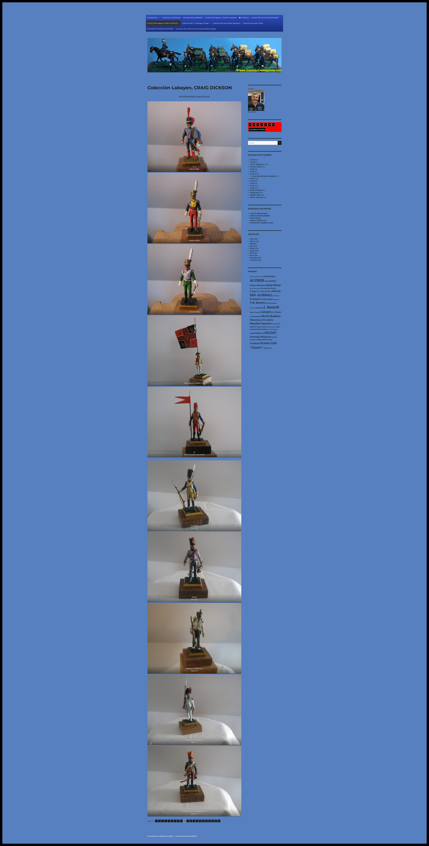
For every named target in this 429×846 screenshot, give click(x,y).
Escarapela (276, 299)
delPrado (276, 291)
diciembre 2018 (255, 258)
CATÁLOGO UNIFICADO (171, 18)
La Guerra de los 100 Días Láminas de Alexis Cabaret (196, 29)
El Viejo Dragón (266, 299)
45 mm (252, 171)
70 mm (252, 183)
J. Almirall (271, 307)
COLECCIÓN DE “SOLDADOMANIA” (265, 18)
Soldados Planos (255, 195)
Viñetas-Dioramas (256, 197)
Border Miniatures (255, 288)
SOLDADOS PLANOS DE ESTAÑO (160, 29)
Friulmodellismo (271, 303)
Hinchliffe (259, 308)
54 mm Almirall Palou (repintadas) (264, 176)
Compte (253, 291)
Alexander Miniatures (256, 276)
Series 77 (259, 333)
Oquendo (266, 323)
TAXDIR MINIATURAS (263, 340)
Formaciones (254, 193)
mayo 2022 (254, 239)
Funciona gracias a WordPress (186, 836)
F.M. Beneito (257, 302)
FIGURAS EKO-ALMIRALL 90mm (261, 223)
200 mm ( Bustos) (256, 167)
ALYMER (257, 280)
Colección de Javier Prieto (253, 23)
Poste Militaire (271, 327)
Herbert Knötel (255, 218)
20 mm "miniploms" (257, 164)
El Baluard (276, 296)
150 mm (253, 162)
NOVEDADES (152, 18)
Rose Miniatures (273, 329)
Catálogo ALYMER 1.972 (258, 220)
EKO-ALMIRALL (261, 295)
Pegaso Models (262, 327)
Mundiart (255, 323)
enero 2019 (254, 255)
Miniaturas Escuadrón (261, 320)
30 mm (252, 169)
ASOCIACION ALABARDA (193, 18)
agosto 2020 (254, 251)
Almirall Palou (269, 276)
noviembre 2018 (255, 260)
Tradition (255, 343)
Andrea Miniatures (258, 285)
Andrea (272, 281)
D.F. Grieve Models (264, 291)
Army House (273, 285)
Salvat (252, 333)
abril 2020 (253, 253)
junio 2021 (253, 246)
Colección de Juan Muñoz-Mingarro (227, 23)
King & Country (255, 312)
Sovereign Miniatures (260, 337)
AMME (266, 281)
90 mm (252, 188)
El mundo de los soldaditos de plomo (160, 836)
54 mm (252, 174)
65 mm (252, 181)
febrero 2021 (254, 248)
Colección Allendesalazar (258, 213)
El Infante (255, 299)
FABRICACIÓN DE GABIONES (260, 216)
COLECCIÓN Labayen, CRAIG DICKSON (162, 23)
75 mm (252, 186)
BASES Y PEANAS (256, 190)
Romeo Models (262, 329)
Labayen (266, 312)
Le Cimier (276, 312)
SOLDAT (270, 333)
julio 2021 (253, 244)
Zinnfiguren (267, 348)
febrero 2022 (254, 241)
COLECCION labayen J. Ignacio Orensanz (221, 18)
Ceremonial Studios (268, 288)
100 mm (253, 160)
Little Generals (255, 317)
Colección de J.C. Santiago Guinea (195, 23)
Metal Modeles (270, 316)
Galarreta (252, 308)
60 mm (252, 179)
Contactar (245, 18)
